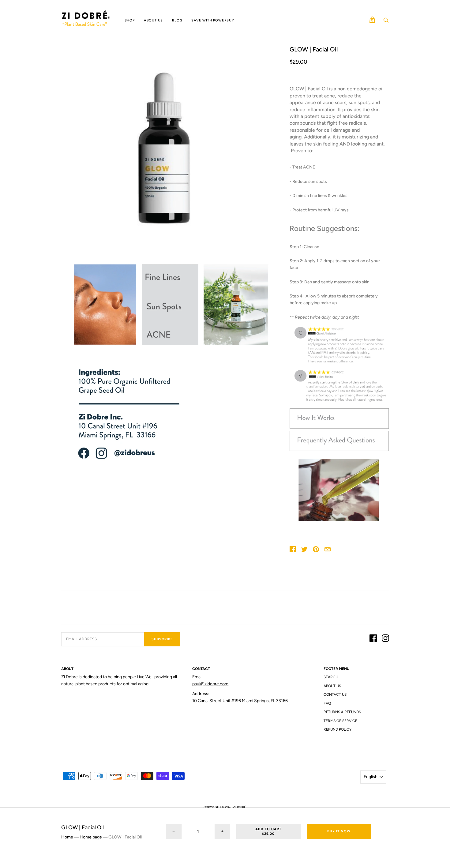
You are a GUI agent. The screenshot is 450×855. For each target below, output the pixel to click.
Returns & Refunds (342, 712)
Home (67, 837)
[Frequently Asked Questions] (339, 449)
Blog (177, 20)
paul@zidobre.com (210, 684)
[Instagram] (385, 639)
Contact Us (335, 694)
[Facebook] (373, 639)
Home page (91, 837)
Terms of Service (340, 721)
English (370, 776)
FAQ (327, 703)
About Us (153, 20)
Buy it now (339, 831)
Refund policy (337, 729)
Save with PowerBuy (212, 20)
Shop (130, 20)
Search (331, 677)
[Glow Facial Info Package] (339, 427)
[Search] (386, 22)
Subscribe (162, 639)
